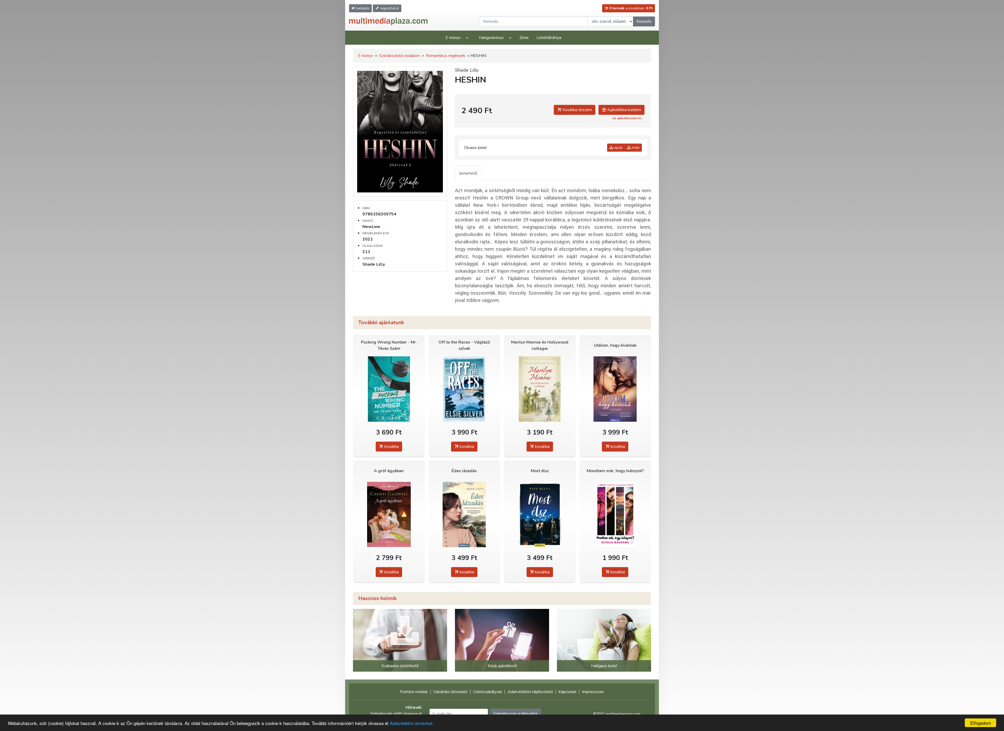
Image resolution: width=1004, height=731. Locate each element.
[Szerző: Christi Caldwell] (389, 514)
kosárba (391, 446)
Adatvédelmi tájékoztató (530, 692)
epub (618, 147)
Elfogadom (980, 722)
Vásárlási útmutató (450, 692)
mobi (635, 147)
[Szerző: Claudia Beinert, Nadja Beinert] (540, 389)
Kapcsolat (567, 692)
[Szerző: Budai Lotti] (464, 514)
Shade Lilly (466, 70)
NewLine (371, 227)
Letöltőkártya (549, 38)
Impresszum (593, 692)
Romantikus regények (445, 56)
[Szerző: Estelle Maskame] (615, 514)
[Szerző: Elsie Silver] (464, 389)
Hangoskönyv (491, 38)
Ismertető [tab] (468, 173)
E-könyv (453, 38)
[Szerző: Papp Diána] (540, 514)
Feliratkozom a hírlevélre (515, 714)
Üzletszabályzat (487, 692)
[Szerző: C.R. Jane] (389, 389)
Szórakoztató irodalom (399, 56)
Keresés (644, 21)
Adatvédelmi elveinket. (412, 723)
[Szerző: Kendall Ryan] (615, 389)
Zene (524, 38)
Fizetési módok (414, 692)
